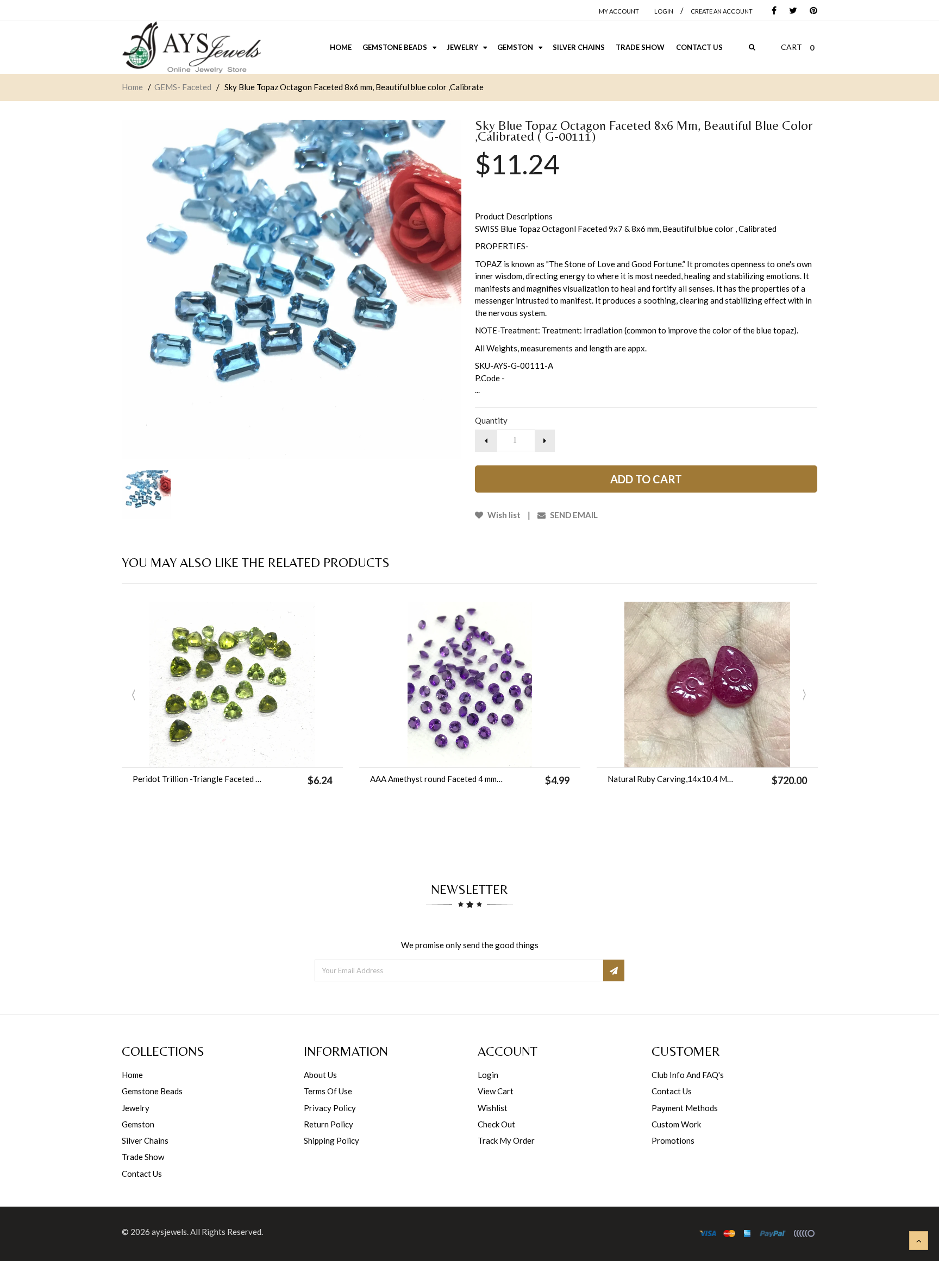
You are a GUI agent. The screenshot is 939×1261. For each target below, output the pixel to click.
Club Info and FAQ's (688, 1075)
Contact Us (142, 1173)
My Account (619, 11)
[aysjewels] (191, 47)
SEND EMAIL (573, 515)
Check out (496, 1124)
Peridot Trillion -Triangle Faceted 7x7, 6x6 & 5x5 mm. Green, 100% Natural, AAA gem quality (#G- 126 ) (199, 779)
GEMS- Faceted (182, 87)
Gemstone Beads (152, 1091)
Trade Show (143, 1157)
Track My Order (506, 1140)
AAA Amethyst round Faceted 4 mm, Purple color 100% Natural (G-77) (436, 779)
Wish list (503, 515)
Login (488, 1075)
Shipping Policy (331, 1140)
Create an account (722, 11)
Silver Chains (145, 1140)
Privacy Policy (330, 1108)
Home (132, 87)
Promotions (673, 1140)
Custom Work (676, 1124)
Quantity (491, 420)
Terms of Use (328, 1091)
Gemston (138, 1124)
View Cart (496, 1091)
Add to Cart (646, 479)
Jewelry (135, 1108)
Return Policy (328, 1124)
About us (320, 1075)
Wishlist (493, 1108)
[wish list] (259, 753)
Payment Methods (685, 1108)
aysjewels (169, 1232)
